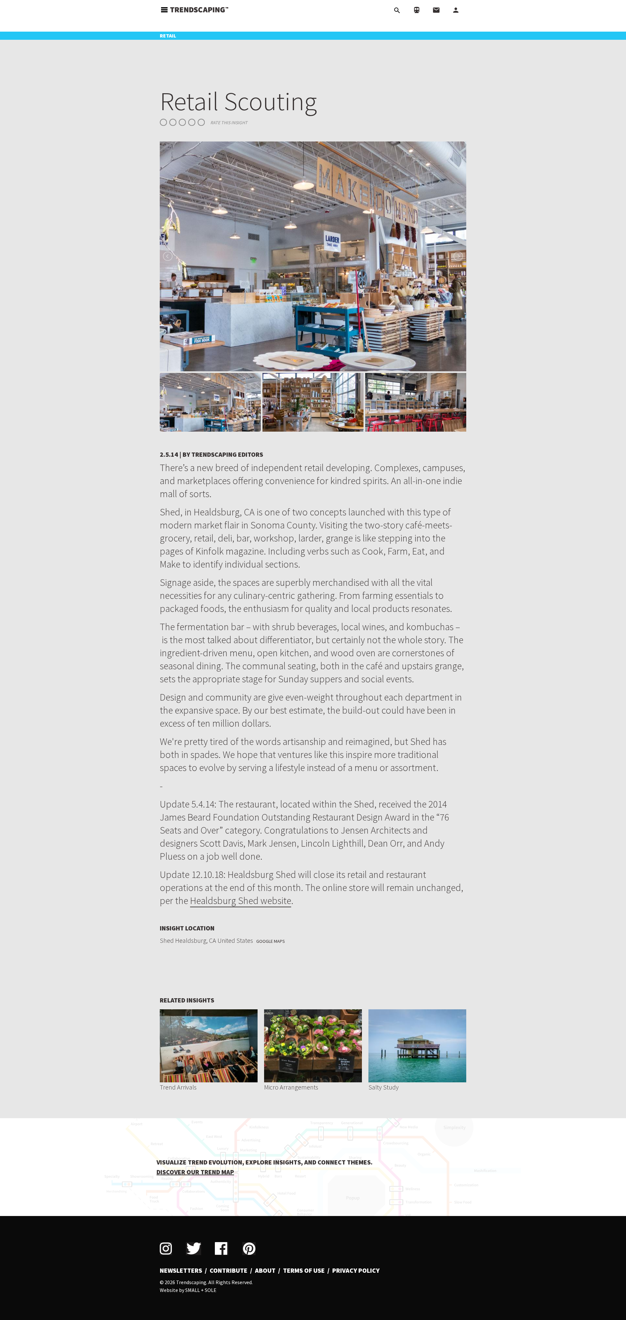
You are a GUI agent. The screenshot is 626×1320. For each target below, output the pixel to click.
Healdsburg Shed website (240, 900)
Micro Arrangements (291, 1087)
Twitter (193, 1248)
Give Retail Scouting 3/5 (182, 122)
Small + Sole (200, 1290)
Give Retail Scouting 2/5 (172, 122)
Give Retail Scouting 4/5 (191, 122)
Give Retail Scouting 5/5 (201, 122)
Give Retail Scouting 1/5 (163, 122)
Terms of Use (304, 1270)
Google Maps (270, 941)
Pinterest (249, 1248)
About (265, 1270)
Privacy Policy (356, 1270)
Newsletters (181, 1270)
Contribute (228, 1270)
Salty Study (383, 1087)
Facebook (222, 1248)
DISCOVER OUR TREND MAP (195, 1172)
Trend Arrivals (178, 1087)
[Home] (199, 9)
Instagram (166, 1248)
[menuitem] (183, 1270)
